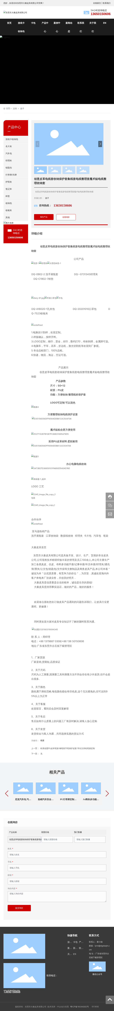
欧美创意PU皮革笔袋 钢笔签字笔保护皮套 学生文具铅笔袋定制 (67, 748)
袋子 (22, 108)
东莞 (67, 1006)
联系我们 (107, 3)
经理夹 (79, 535)
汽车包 (97, 535)
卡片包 (87, 535)
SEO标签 (95, 1006)
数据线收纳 (66, 535)
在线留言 (97, 3)
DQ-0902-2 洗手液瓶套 (44, 274)
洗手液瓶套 (37, 535)
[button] (105, 70)
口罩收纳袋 (52, 535)
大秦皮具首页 (38, 547)
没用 (15, 108)
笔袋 (105, 535)
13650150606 (101, 14)
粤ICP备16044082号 (79, 1006)
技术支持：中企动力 (56, 1006)
